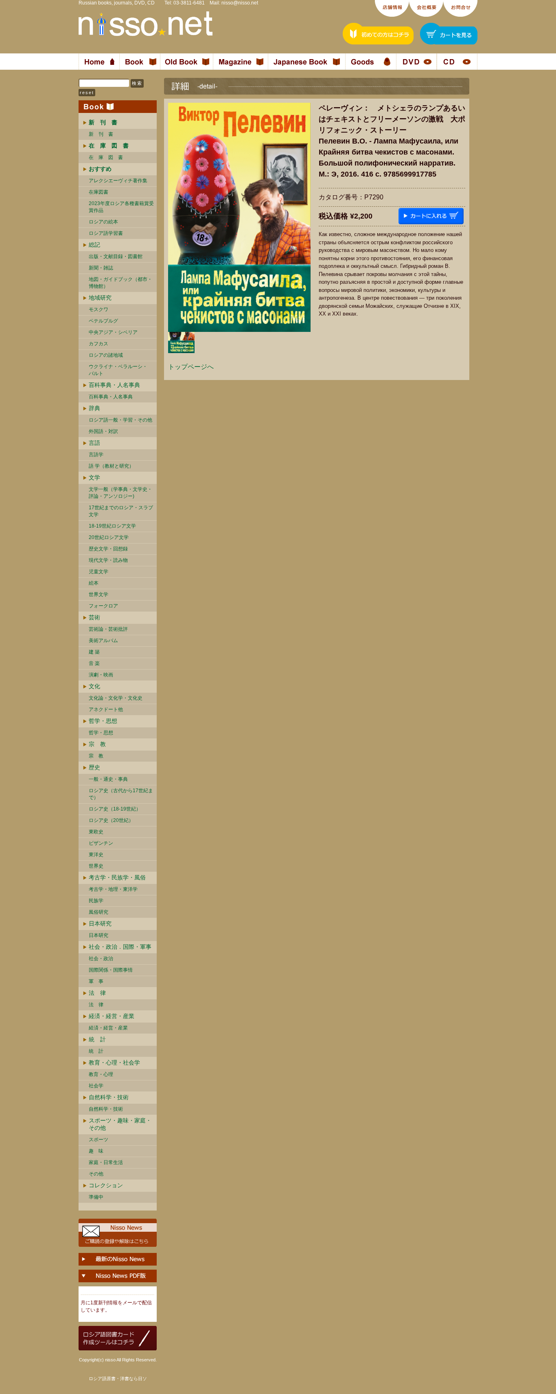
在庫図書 (98, 192)
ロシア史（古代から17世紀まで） (121, 794)
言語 (94, 443)
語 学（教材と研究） (111, 466)
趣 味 (96, 1151)
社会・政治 (101, 958)
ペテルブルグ (103, 321)
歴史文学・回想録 (108, 549)
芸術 (94, 617)
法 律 (97, 993)
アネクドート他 (106, 709)
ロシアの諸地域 (106, 355)
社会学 (96, 1086)
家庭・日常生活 (106, 1162)
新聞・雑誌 (101, 268)
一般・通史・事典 (108, 779)
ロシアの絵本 (103, 222)
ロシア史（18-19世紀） (115, 809)
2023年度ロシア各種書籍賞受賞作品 (121, 207)
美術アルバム (103, 640)
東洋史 (96, 854)
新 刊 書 (101, 134)
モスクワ (98, 309)
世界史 (96, 866)
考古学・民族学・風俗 (117, 877)
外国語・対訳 (103, 431)
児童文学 (98, 571)
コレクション (106, 1185)
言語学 (96, 454)
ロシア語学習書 (106, 233)
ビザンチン (101, 843)
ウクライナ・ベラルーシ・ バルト (118, 370)
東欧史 (96, 832)
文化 (94, 686)
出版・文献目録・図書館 (115, 256)
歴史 (94, 767)
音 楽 (94, 663)
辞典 (94, 408)
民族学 (96, 901)
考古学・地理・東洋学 (113, 889)
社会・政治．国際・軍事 (120, 946)
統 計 (97, 1039)
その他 (96, 1174)
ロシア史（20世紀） (111, 820)
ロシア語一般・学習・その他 (120, 420)
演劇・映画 (101, 675)
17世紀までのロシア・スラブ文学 (121, 511)
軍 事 (96, 981)
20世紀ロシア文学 (109, 537)
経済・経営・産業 (111, 1016)
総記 (94, 244)
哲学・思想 (103, 721)
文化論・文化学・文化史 (115, 698)
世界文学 (98, 594)
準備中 (96, 1197)
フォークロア (103, 606)
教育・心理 (101, 1074)
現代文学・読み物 (108, 560)
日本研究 (100, 923)
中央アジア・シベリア (113, 332)
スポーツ (98, 1139)
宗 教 (97, 744)
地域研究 (100, 297)
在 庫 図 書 (106, 157)
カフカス (98, 344)
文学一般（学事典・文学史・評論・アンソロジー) (120, 492)
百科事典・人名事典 (114, 385)
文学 (94, 477)
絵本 (94, 583)
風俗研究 (98, 912)
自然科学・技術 (109, 1097)
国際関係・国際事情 (111, 970)
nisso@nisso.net (239, 3)
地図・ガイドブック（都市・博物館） (120, 282)
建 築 (94, 652)
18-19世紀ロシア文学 (112, 526)
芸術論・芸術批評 (108, 629)
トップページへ (191, 366)
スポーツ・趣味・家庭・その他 (120, 1124)
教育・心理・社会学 (114, 1062)
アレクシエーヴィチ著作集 (118, 180)
